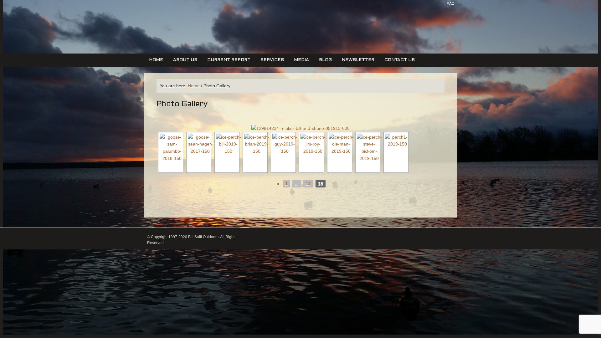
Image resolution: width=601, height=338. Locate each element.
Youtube (453, 18)
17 (308, 183)
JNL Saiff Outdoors (182, 30)
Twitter (430, 18)
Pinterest (442, 18)
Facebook (419, 18)
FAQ (451, 4)
